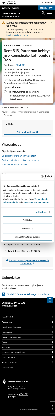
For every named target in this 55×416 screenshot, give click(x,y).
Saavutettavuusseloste (10, 362)
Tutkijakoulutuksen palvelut (15, 164)
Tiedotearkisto (7, 322)
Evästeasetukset (7, 367)
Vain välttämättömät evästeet (27, 237)
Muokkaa (26, 228)
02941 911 (23, 394)
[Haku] (43, 13)
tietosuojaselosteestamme (36, 202)
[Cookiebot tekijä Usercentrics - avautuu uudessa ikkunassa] (41, 177)
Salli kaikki (27, 220)
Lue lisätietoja (41, 212)
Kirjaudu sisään (46, 8)
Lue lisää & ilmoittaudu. (17, 35)
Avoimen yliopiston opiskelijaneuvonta (20, 160)
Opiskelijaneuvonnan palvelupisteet (19, 155)
